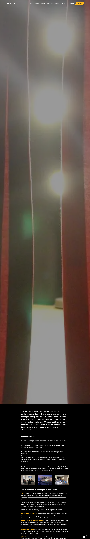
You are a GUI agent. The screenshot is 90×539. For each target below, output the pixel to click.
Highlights (45, 203)
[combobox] (84, 537)
